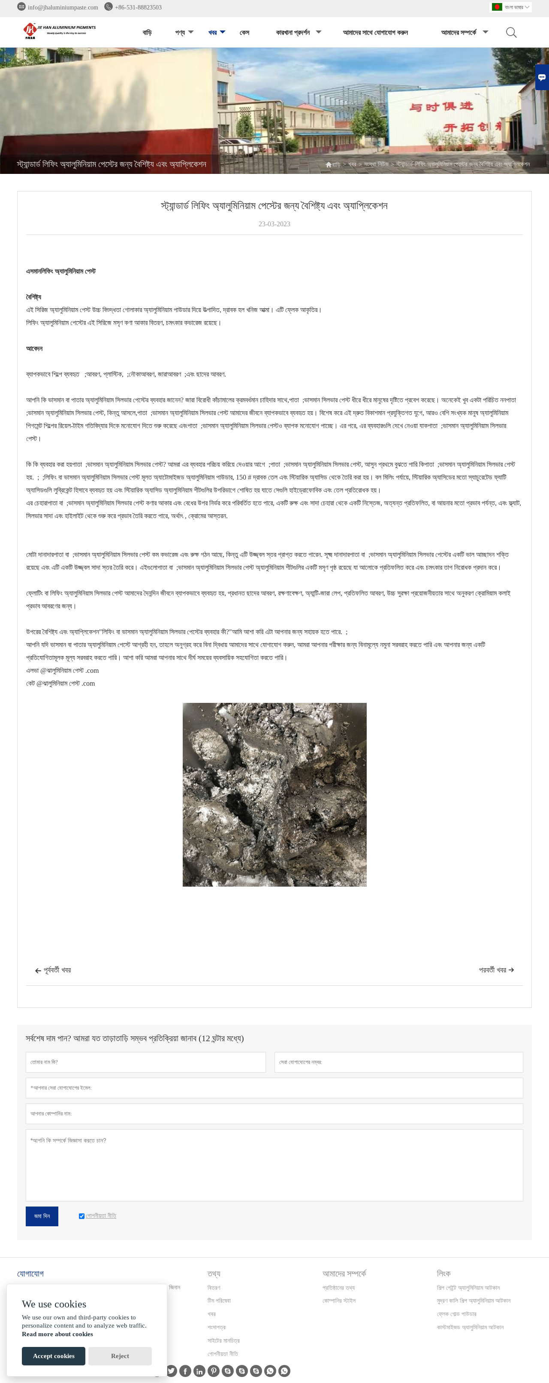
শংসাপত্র (217, 1327)
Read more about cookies (57, 1334)
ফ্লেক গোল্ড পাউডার (457, 1314)
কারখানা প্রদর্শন (293, 32)
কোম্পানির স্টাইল (339, 1301)
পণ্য (180, 32)
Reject (120, 1356)
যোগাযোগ (30, 1273)
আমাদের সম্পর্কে (458, 32)
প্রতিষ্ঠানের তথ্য (339, 1288)
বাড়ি (147, 32)
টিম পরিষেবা (219, 1301)
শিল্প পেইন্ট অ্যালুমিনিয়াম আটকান (468, 1288)
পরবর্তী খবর (496, 970)
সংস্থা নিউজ (376, 164)
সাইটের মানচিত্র (224, 1340)
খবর (212, 32)
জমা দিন (42, 1216)
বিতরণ (214, 1288)
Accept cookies (54, 1356)
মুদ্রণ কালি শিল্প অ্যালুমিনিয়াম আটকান (473, 1301)
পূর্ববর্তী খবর (53, 970)
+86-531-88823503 (138, 7)
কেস (244, 32)
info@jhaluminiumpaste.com (63, 7)
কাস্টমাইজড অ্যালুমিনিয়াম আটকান (470, 1327)
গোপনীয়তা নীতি (223, 1354)
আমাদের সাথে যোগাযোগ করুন (375, 32)
